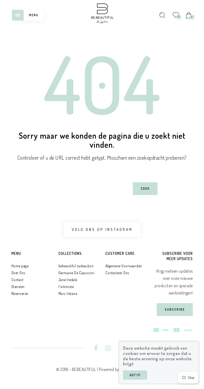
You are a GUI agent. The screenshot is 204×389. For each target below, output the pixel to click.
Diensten (18, 286)
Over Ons (18, 272)
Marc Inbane (67, 293)
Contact (17, 279)
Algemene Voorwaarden (123, 266)
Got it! (135, 375)
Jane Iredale (67, 279)
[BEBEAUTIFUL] (102, 14)
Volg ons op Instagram (102, 229)
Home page (20, 266)
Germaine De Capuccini (76, 272)
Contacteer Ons (117, 272)
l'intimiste (66, 286)
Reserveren (19, 293)
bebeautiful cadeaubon (76, 266)
